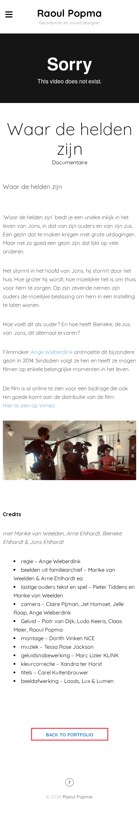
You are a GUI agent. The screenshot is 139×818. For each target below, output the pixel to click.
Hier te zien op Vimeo (29, 405)
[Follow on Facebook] (69, 782)
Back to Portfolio (69, 734)
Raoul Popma (69, 13)
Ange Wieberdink (52, 352)
